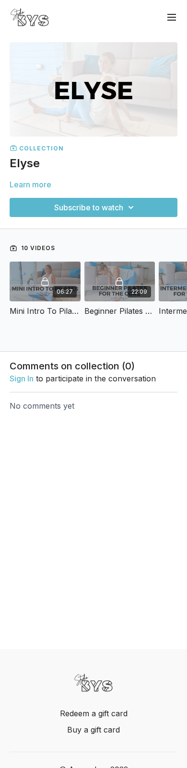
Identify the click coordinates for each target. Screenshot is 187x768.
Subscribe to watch (88, 207)
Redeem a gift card (94, 713)
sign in (22, 378)
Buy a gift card (93, 729)
